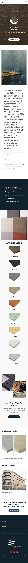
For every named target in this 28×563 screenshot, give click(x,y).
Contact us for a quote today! (14, 506)
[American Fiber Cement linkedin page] (14, 552)
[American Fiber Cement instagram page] (17, 552)
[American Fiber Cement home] (3, 2)
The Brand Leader (16, 559)
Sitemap (14, 557)
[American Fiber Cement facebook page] (11, 552)
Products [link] (4, 521)
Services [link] (4, 526)
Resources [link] (4, 531)
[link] (25, 2)
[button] (23, 155)
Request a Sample (14, 39)
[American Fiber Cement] (14, 543)
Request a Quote (14, 510)
